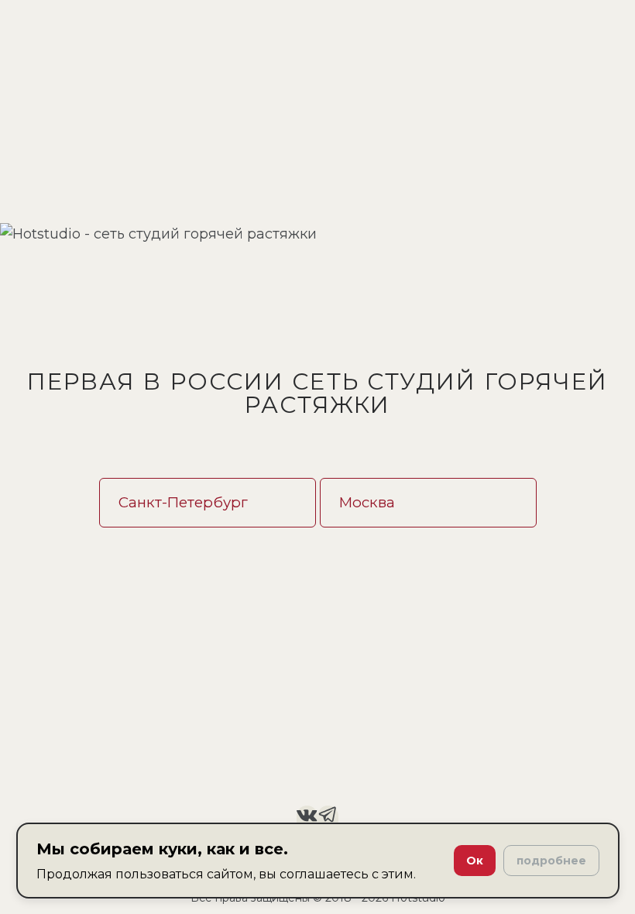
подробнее (551, 861)
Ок (474, 861)
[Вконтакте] (307, 818)
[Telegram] (328, 818)
